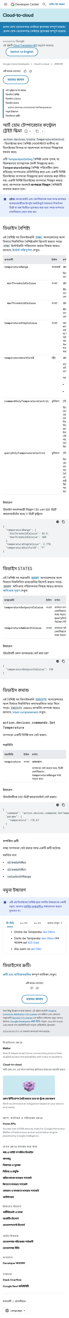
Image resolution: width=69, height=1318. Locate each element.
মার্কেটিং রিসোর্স (11, 1218)
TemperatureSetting (20, 159)
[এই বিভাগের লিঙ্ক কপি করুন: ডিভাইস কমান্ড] (32, 691)
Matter (7, 1048)
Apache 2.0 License (22, 1018)
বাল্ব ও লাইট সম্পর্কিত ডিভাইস (18, 1152)
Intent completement (25, 712)
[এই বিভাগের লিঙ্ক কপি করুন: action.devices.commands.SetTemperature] (27, 728)
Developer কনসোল (14, 1263)
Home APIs (9, 1123)
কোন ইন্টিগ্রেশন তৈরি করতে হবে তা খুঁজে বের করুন (29, 1098)
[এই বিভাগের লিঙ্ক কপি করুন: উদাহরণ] (15, 502)
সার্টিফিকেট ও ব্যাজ (13, 1212)
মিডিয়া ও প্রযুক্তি (11, 1171)
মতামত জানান (15, 80)
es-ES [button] (37, 923)
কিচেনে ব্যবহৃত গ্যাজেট (15, 1184)
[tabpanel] (34, 940)
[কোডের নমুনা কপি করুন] (63, 522)
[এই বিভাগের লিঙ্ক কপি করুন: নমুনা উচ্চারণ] (29, 890)
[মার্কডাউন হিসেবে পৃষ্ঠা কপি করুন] (37, 131)
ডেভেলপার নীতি (11, 1248)
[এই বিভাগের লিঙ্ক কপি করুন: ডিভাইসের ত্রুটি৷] (34, 966)
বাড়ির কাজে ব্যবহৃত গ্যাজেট (17, 1177)
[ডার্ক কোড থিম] (58, 522)
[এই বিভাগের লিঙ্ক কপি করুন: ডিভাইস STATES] (35, 569)
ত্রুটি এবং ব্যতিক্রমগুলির (17, 974)
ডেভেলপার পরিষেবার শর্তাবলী (18, 1241)
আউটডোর (8, 1197)
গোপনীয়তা (20, 1301)
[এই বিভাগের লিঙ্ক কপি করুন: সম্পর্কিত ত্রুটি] (22, 841)
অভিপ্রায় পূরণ (11, 590)
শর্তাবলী (7, 1301)
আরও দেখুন (53, 923)
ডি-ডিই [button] (10, 923)
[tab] (10, 923)
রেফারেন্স (58, 64)
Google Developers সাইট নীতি (25, 1021)
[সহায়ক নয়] (30, 71)
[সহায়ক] (25, 71)
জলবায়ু (7, 1158)
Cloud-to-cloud (18, 15)
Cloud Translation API (25, 45)
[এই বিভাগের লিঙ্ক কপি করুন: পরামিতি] (16, 745)
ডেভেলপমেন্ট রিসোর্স (14, 1225)
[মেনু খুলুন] (5, 4)
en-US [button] (23, 923)
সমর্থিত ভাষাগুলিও (33, 906)
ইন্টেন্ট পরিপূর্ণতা (22, 250)
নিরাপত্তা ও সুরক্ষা (12, 1165)
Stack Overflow (12, 1279)
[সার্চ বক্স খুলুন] (44, 4)
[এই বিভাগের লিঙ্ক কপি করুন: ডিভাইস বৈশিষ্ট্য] (33, 228)
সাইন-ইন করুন (57, 4)
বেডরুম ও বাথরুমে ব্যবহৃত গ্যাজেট (21, 1190)
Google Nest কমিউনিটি (16, 1286)
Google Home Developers (16, 64)
